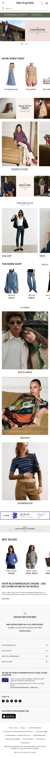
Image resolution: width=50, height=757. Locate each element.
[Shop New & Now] (25, 406)
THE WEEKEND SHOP (25, 503)
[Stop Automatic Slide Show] (22, 44)
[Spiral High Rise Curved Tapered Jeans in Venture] (31, 281)
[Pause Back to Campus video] (45, 366)
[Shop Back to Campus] (25, 340)
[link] (11, 296)
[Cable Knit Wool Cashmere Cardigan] (11, 557)
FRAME (42, 256)
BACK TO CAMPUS (25, 372)
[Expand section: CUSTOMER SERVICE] (25, 645)
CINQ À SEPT (7, 256)
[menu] (3, 2)
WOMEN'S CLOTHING (20, 169)
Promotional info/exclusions (19, 687)
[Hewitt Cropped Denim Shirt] (11, 281)
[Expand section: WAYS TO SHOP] (25, 661)
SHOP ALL (45, 264)
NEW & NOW (25, 438)
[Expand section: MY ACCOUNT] (25, 650)
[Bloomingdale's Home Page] (25, 3)
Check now (34, 687)
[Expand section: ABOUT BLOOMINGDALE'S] (25, 656)
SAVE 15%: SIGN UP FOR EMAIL (25, 617)
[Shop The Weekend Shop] (25, 471)
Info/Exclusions (25, 631)
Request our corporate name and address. (25, 748)
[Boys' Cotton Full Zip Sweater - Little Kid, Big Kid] (31, 557)
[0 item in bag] (46, 3)
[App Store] (9, 716)
